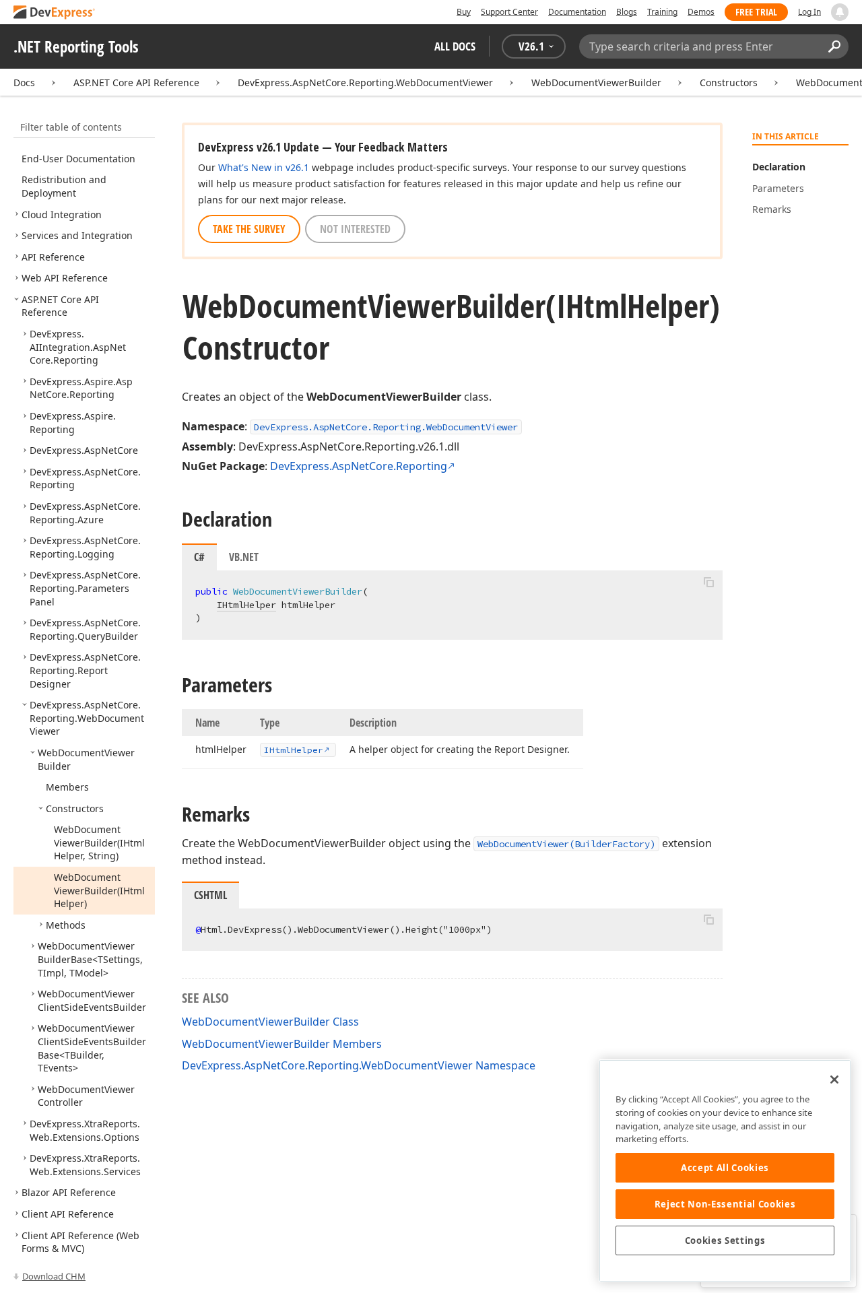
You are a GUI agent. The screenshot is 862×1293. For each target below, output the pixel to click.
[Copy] (708, 582)
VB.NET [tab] (244, 557)
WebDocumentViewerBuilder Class (270, 1021)
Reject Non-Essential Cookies (725, 1204)
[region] (725, 1170)
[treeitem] (78, 158)
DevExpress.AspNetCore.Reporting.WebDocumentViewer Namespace (358, 1065)
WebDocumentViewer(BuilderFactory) (566, 844)
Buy (464, 12)
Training (662, 12)
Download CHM (54, 1276)
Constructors (729, 82)
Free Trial (756, 11)
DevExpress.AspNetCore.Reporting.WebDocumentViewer (365, 82)
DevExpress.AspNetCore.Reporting (358, 466)
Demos (701, 12)
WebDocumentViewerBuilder (596, 82)
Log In (809, 12)
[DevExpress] (54, 13)
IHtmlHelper (246, 605)
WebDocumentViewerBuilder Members (282, 1043)
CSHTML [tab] (210, 895)
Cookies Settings (725, 1240)
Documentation (577, 12)
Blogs (626, 12)
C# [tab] (199, 557)
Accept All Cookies (725, 1168)
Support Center (509, 12)
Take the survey (249, 229)
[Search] (834, 46)
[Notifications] (840, 12)
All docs (454, 46)
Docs (24, 82)
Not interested (355, 229)
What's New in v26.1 (263, 167)
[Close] (834, 1079)
